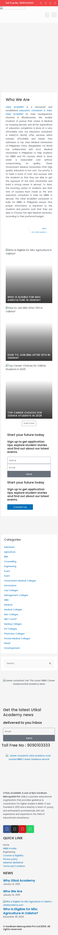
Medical (8, 604)
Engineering (10, 566)
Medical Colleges (13, 609)
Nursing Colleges (13, 624)
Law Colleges (11, 590)
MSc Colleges (11, 614)
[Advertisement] (29, 61)
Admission (9, 547)
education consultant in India (35, 110)
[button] (47, 14)
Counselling (10, 561)
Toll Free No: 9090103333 (19, 3)
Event (7, 571)
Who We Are (12, 891)
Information (10, 585)
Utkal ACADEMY (15, 107)
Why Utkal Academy (19, 880)
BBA (6, 556)
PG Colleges (10, 628)
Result (7, 643)
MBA (6, 599)
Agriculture (9, 552)
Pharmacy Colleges (14, 633)
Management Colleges (16, 595)
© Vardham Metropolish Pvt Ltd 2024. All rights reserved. (26, 928)
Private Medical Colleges (17, 638)
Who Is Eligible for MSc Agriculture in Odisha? (20, 911)
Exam (7, 575)
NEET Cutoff (10, 619)
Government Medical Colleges (20, 580)
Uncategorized (12, 648)
